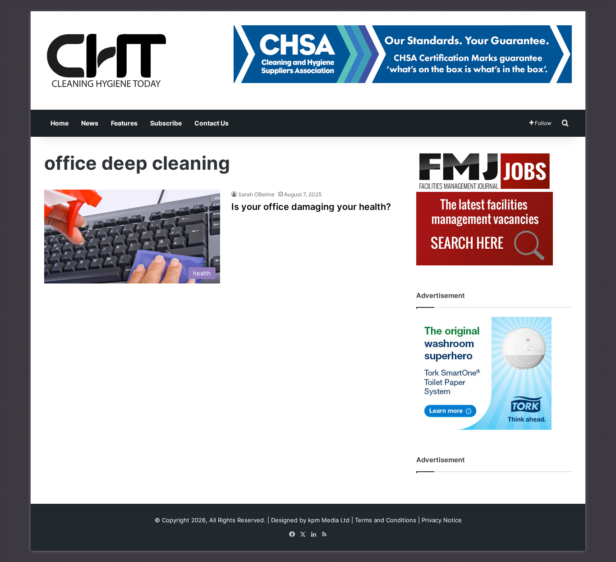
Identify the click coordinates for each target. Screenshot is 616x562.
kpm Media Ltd (328, 520)
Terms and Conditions (385, 520)
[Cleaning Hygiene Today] (106, 60)
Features (124, 123)
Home (60, 123)
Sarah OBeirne (256, 194)
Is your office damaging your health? (311, 206)
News (89, 123)
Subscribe (166, 123)
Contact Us (211, 123)
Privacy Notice (442, 520)
